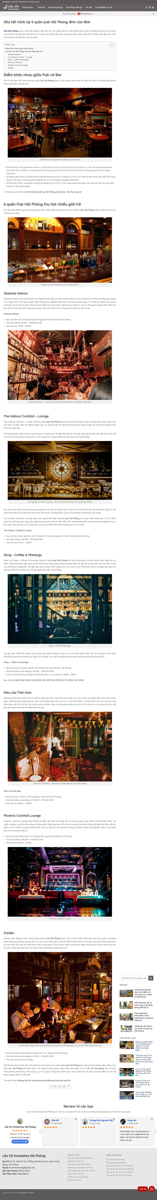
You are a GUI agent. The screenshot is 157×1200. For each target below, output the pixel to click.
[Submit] (150, 978)
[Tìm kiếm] (154, 13)
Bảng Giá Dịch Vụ (75, 1161)
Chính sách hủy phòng (77, 1177)
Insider (10, 68)
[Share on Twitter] (55, 1087)
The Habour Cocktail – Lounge (20, 57)
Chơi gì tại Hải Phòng (116, 1162)
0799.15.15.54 (24, 1171)
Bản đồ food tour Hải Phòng (119, 1166)
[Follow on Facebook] (147, 7)
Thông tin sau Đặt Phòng (79, 1164)
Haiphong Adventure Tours (80, 1167)
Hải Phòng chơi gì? (74, 7)
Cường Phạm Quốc (136, 1120)
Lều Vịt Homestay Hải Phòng (20, 1126)
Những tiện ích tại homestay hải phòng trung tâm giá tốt (44, 1080)
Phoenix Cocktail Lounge (18, 65)
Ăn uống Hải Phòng (115, 1159)
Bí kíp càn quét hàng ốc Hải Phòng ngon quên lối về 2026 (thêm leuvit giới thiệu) (144, 1046)
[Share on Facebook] (51, 1087)
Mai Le (54, 1120)
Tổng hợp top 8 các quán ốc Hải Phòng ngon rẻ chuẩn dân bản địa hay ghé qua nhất (144, 1060)
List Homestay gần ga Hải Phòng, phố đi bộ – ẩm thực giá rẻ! (52, 192)
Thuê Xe (41, 7)
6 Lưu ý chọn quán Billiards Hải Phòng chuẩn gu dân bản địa (143, 1072)
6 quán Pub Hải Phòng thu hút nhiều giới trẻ (24, 51)
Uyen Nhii (93, 1120)
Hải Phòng (18, 1068)
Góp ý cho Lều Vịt (75, 1173)
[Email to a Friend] (60, 1087)
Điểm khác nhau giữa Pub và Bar (19, 48)
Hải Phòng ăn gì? (55, 7)
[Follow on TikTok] (153, 7)
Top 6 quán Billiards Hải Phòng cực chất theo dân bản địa (144, 1094)
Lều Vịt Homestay (95, 1068)
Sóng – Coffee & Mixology (18, 60)
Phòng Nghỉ (27, 7)
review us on (19, 1141)
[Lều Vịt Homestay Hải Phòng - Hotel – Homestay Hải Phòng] (10, 7)
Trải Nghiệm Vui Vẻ (103, 7)
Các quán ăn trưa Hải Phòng (119, 1172)
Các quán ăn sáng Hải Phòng (120, 1169)
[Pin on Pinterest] (64, 1087)
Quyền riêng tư (74, 1180)
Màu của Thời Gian (15, 62)
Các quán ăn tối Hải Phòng (119, 1175)
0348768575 (22, 1174)
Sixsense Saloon (14, 54)
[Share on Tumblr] (69, 1087)
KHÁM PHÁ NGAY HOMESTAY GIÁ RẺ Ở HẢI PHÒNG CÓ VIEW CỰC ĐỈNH (49, 680)
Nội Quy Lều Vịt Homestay (79, 1158)
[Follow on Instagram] (150, 7)
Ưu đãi (89, 7)
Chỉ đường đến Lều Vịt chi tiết (81, 1170)
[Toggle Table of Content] (110, 45)
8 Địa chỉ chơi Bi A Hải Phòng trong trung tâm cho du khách (143, 1084)
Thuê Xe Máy (73, 1155)
